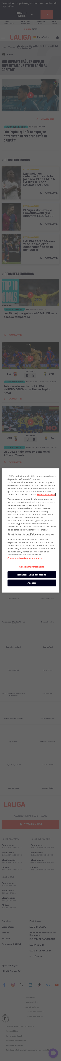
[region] (31, 530)
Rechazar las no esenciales (31, 575)
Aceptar (32, 583)
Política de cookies (46, 494)
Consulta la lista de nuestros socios (25, 558)
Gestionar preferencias (31, 567)
